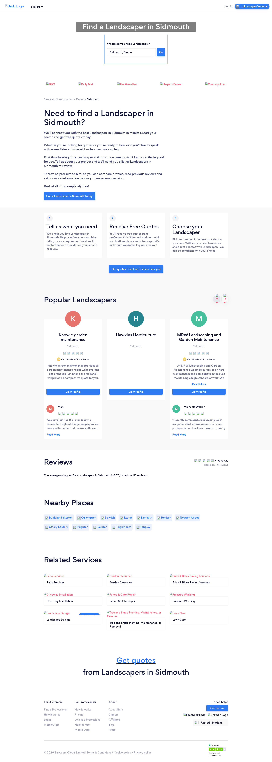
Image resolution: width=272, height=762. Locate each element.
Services (49, 99)
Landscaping (65, 99)
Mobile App (51, 725)
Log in (228, 6)
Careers (113, 714)
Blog (111, 725)
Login (47, 720)
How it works (52, 714)
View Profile (73, 392)
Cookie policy (122, 752)
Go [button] (161, 52)
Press (112, 730)
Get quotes (136, 660)
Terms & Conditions (99, 752)
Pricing (79, 714)
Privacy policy (143, 752)
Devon (80, 99)
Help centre (82, 725)
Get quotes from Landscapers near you (136, 269)
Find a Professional (55, 709)
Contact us (217, 708)
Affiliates (114, 720)
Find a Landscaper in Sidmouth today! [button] (69, 196)
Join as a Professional (88, 720)
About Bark (116, 709)
